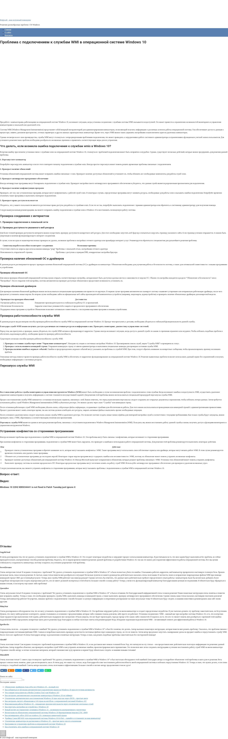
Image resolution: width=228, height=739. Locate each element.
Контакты (9, 35)
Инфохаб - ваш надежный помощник (15, 20)
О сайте (8, 32)
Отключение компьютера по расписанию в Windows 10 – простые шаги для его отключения (43, 721)
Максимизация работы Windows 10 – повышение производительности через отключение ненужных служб (49, 704)
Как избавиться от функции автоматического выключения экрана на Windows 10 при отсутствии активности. (50, 690)
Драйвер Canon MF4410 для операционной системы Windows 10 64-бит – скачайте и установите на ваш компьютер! (53, 718)
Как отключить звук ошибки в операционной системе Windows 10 (32, 727)
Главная (8, 30)
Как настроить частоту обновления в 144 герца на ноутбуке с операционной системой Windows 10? (46, 701)
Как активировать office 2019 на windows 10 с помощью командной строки (36, 715)
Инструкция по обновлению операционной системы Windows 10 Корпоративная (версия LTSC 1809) (46, 713)
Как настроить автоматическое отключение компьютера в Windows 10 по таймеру (38, 695)
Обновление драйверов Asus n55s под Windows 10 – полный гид (32, 687)
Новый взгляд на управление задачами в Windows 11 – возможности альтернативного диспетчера (45, 710)
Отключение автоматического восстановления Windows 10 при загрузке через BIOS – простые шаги (46, 698)
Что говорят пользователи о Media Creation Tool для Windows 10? (32, 693)
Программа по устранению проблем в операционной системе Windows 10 (35, 724)
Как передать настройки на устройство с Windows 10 (26, 707)
